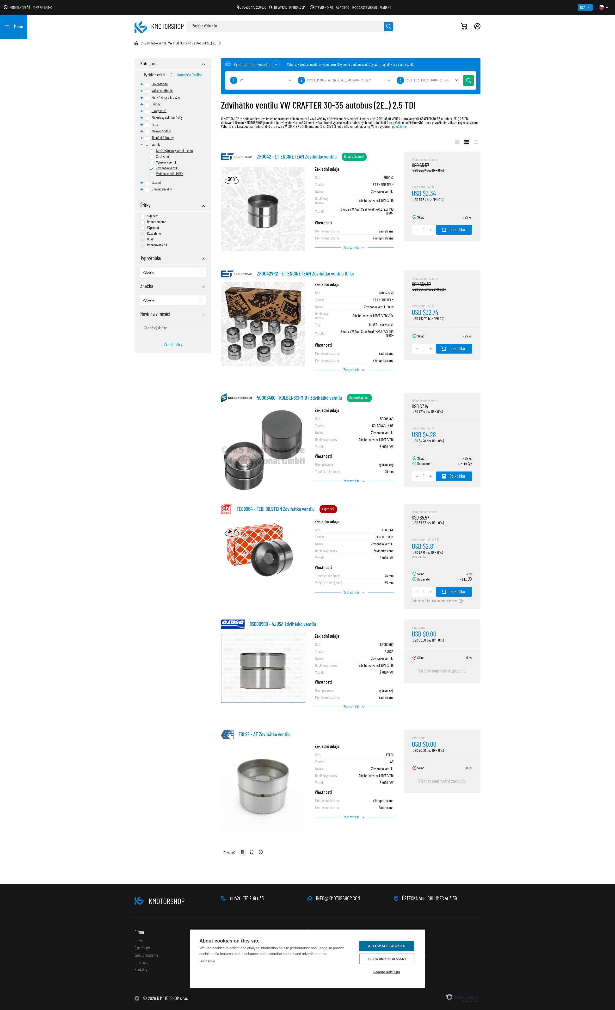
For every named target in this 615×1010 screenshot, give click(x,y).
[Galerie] (457, 142)
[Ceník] (476, 142)
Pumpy (156, 104)
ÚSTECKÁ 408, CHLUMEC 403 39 (429, 898)
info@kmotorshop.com (289, 7)
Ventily (156, 145)
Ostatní (156, 182)
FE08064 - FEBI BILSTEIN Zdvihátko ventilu (276, 509)
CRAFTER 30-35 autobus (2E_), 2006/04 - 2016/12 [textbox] (339, 80)
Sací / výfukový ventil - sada (174, 151)
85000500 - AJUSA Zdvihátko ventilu (283, 624)
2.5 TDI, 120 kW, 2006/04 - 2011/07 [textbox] (427, 80)
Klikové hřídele (161, 131)
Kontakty (141, 970)
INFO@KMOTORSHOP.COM (338, 898)
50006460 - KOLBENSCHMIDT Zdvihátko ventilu (299, 398)
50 (261, 852)
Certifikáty (142, 948)
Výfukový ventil (166, 162)
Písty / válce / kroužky (166, 97)
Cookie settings (386, 972)
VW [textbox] (242, 80)
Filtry (155, 124)
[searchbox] (165, 272)
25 (251, 852)
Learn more (207, 961)
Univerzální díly (162, 189)
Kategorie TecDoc (189, 75)
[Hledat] (388, 26)
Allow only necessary (387, 959)
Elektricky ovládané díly (167, 118)
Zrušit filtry (173, 344)
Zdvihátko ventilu (167, 168)
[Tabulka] (466, 142)
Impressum (143, 963)
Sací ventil (163, 157)
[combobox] (173, 272)
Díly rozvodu (160, 84)
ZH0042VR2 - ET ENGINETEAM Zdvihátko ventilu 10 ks (305, 273)
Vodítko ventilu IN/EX (169, 174)
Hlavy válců (159, 111)
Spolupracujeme (146, 955)
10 (242, 852)
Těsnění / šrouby (163, 138)
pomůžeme (399, 127)
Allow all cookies (386, 946)
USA (582, 8)
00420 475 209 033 (254, 7)
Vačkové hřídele (162, 91)
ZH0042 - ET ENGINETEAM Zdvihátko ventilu (297, 156)
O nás (139, 941)
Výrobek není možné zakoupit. (442, 671)
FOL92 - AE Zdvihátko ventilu (265, 734)
